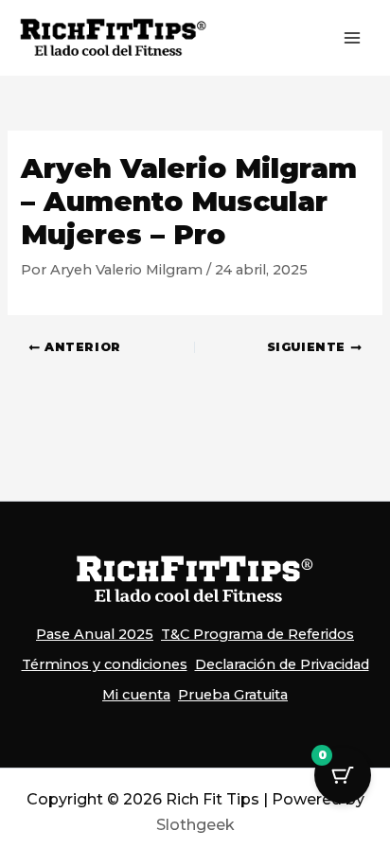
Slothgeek (195, 825)
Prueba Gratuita (233, 694)
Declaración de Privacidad (282, 664)
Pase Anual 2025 (94, 634)
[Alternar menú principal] (352, 38)
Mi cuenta (136, 694)
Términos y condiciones (104, 664)
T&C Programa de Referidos (257, 634)
